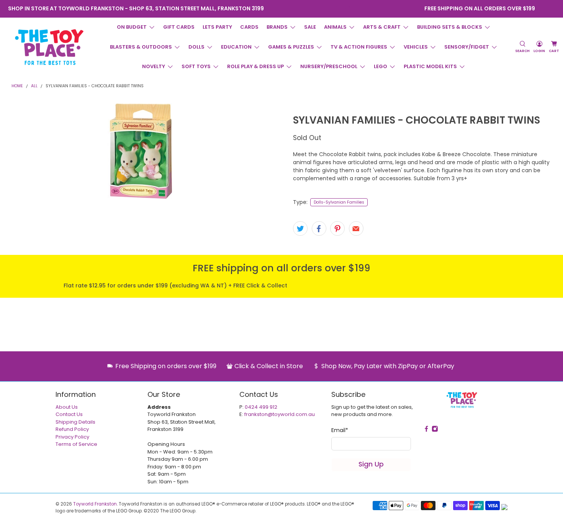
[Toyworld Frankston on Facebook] (337, 8)
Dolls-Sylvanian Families (339, 202)
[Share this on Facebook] (319, 228)
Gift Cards (179, 27)
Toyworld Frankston (95, 504)
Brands (277, 27)
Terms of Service (76, 444)
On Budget (132, 27)
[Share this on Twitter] (300, 228)
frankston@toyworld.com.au (279, 414)
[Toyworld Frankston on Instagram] (347, 8)
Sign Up (371, 464)
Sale (310, 27)
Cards (249, 27)
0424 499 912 (261, 407)
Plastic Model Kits (430, 66)
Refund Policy (72, 429)
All (34, 86)
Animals (335, 27)
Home (17, 86)
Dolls (196, 47)
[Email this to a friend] (356, 228)
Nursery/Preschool (328, 66)
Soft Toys (196, 66)
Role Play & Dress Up (255, 66)
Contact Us (69, 414)
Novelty (153, 66)
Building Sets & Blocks (449, 27)
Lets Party (217, 27)
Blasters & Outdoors (141, 47)
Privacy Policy (72, 436)
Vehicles (416, 47)
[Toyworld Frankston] (49, 47)
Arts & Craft (382, 27)
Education (236, 47)
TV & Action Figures (359, 47)
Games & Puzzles (291, 47)
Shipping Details (75, 422)
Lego (380, 66)
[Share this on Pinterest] (337, 228)
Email (339, 430)
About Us (67, 407)
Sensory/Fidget (466, 47)
